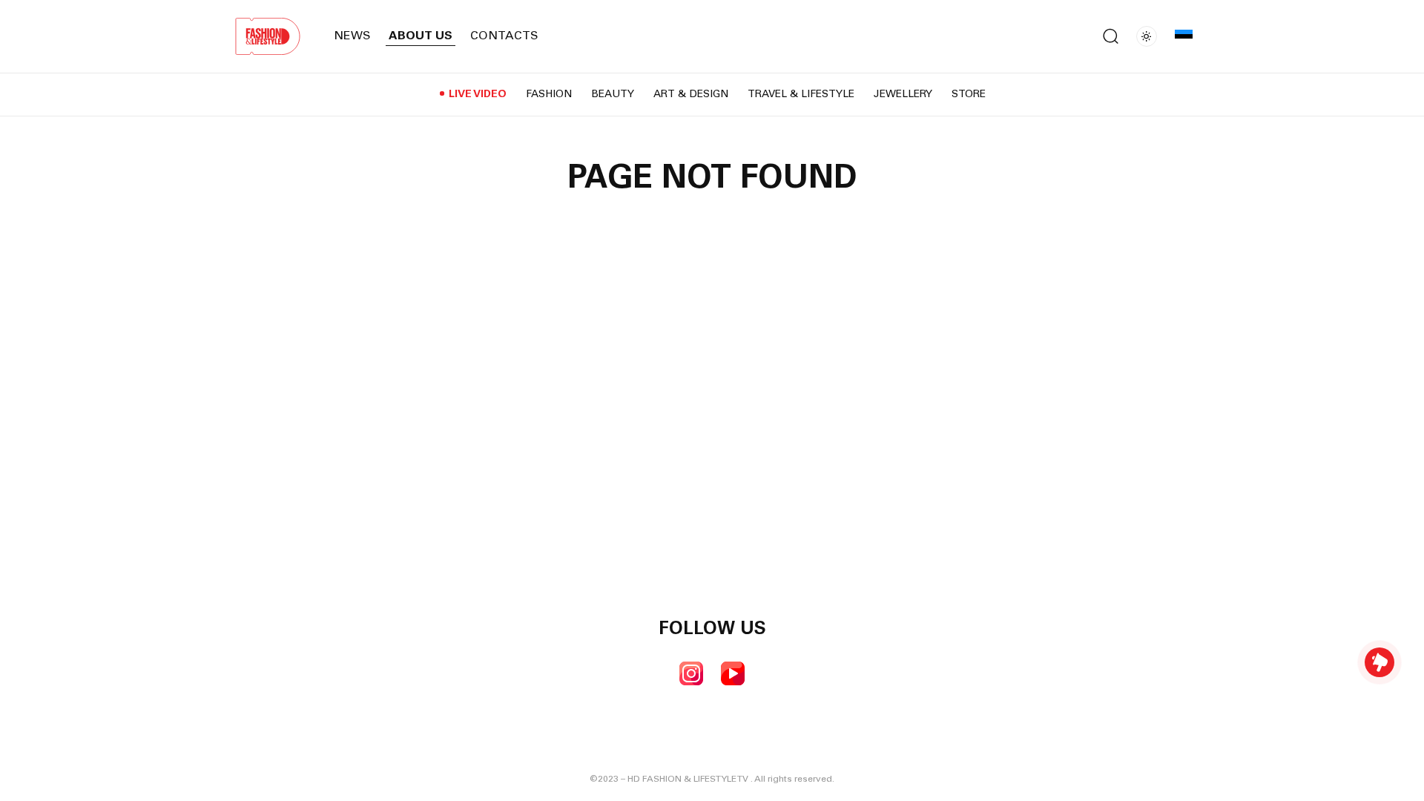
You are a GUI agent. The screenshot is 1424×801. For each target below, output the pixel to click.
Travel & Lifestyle (801, 95)
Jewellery (903, 95)
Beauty (612, 95)
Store (969, 95)
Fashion (549, 95)
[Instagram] (691, 673)
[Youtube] (733, 673)
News (352, 36)
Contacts (504, 36)
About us (420, 36)
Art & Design (690, 95)
